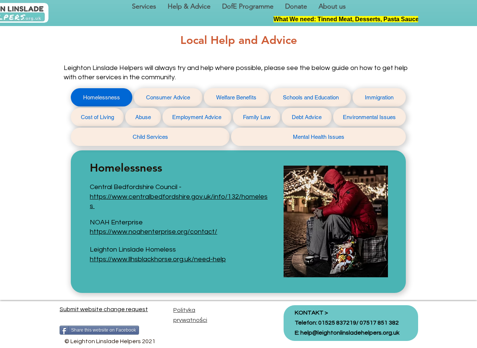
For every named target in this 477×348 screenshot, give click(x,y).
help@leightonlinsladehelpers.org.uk (349, 333)
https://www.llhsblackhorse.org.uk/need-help (158, 259)
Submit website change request (104, 309)
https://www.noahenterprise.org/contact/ (153, 231)
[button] (144, 6)
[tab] (101, 97)
